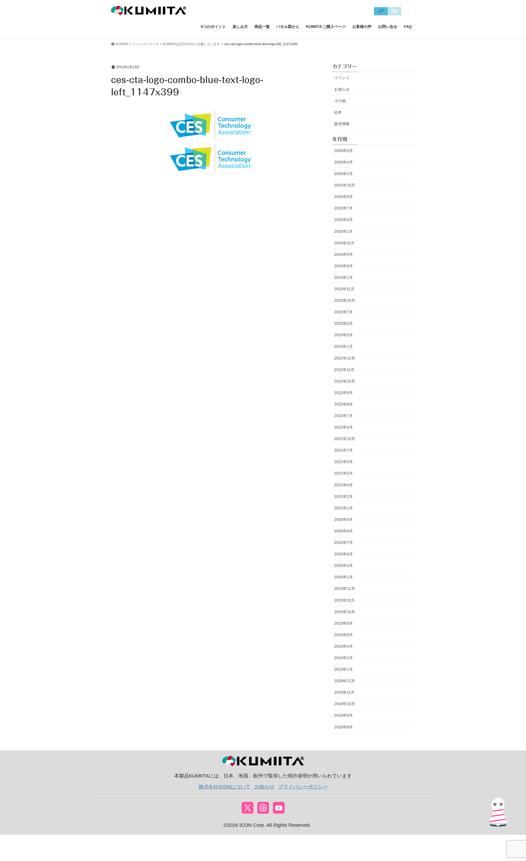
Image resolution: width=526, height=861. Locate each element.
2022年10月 (344, 381)
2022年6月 (343, 427)
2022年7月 (343, 416)
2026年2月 (343, 173)
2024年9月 (343, 254)
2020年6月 (343, 554)
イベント (342, 78)
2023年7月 (343, 312)
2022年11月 (344, 370)
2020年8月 (343, 531)
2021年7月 (343, 450)
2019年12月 (344, 588)
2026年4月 (343, 162)
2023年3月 (343, 335)
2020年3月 (343, 565)
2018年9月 (343, 715)
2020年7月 (343, 542)
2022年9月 (343, 393)
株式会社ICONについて (224, 787)
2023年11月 (344, 289)
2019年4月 (343, 646)
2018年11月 (344, 692)
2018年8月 (343, 727)
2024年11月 (344, 243)
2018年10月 (344, 704)
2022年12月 (344, 358)
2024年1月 (343, 277)
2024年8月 (343, 266)
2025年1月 (343, 231)
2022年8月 (343, 404)
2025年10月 (344, 185)
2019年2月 (343, 658)
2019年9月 (343, 623)
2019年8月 (343, 635)
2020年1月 (343, 577)
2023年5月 (343, 323)
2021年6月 (343, 462)
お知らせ (342, 89)
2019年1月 (343, 669)
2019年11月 (344, 600)
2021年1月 (343, 508)
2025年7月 (343, 208)
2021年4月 (343, 485)
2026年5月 (343, 150)
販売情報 (342, 124)
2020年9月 (343, 519)
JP (381, 11)
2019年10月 (344, 612)
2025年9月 (343, 196)
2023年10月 (344, 300)
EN (394, 11)
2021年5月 (343, 473)
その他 (340, 101)
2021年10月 (344, 439)
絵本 (338, 112)
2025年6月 (343, 219)
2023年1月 (343, 346)
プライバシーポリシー (303, 787)
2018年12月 (344, 681)
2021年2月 (343, 496)
